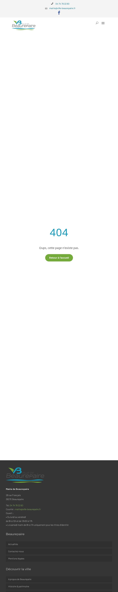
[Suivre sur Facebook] (59, 13)
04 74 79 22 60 (16, 505)
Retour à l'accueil (59, 257)
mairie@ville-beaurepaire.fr (28, 509)
